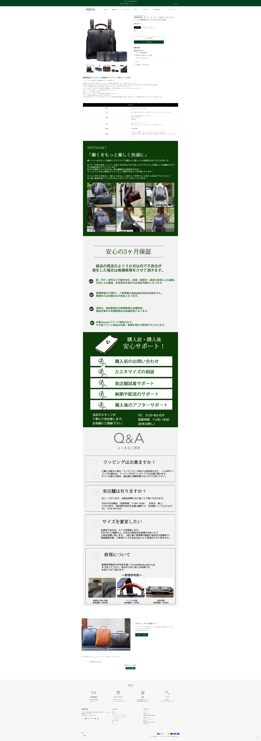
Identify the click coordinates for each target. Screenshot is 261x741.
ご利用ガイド (146, 713)
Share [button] (136, 62)
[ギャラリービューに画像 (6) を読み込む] (115, 69)
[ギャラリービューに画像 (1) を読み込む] (90, 69)
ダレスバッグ (115, 713)
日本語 (84, 735)
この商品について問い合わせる (142, 64)
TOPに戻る (145, 724)
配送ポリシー (146, 720)
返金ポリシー (146, 717)
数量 (135, 30)
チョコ (144, 27)
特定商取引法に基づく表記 (148, 722)
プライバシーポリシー (148, 719)
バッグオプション (116, 719)
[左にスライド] (84, 68)
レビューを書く (130, 668)
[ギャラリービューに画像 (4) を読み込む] (98, 69)
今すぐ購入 (149, 42)
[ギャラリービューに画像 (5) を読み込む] (107, 69)
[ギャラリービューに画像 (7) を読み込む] (123, 69)
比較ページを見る (141, 635)
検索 (144, 712)
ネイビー (151, 27)
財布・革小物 (115, 720)
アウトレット (115, 724)
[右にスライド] (129, 68)
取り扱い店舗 (156, 9)
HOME (83, 656)
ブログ (135, 9)
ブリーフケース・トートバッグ (118, 717)
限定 (113, 712)
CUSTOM (105, 9)
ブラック (137, 27)
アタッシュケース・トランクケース (119, 715)
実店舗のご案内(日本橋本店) (149, 715)
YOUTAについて (145, 9)
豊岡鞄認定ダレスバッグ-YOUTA (158, 736)
